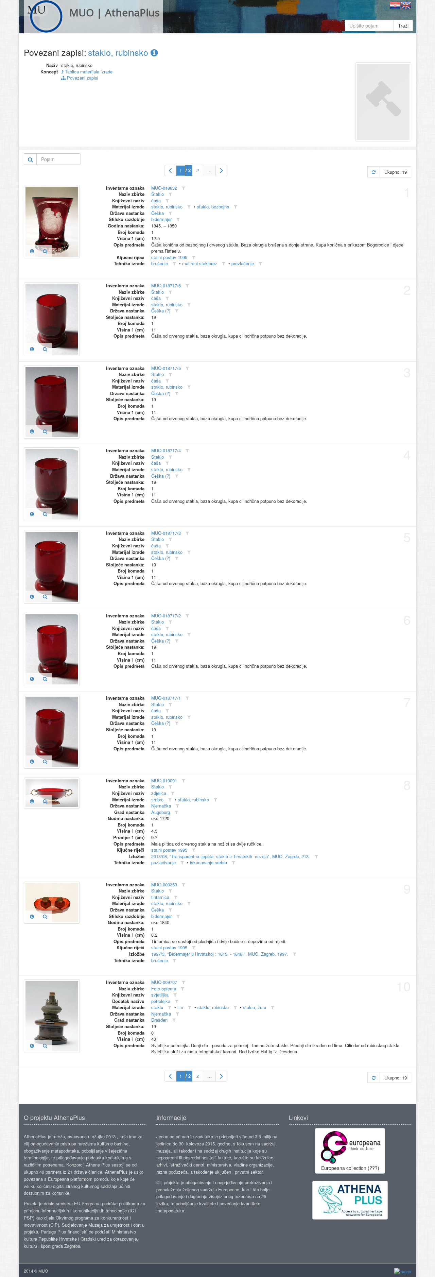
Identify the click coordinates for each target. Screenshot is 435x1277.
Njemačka (161, 805)
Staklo (157, 194)
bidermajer (161, 219)
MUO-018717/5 (166, 368)
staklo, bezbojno (213, 206)
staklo (157, 1007)
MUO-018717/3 (166, 533)
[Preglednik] (45, 251)
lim (180, 1007)
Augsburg (160, 812)
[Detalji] (31, 251)
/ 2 (188, 170)
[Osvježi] (373, 171)
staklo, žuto (254, 1007)
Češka (157, 213)
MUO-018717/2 (166, 615)
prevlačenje (242, 263)
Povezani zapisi (82, 77)
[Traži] (30, 159)
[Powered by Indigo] (402, 1271)
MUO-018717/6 (166, 285)
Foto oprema (163, 988)
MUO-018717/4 (166, 450)
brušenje (159, 263)
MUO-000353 (164, 884)
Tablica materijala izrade (88, 71)
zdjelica (158, 793)
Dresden (159, 1020)
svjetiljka (160, 994)
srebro (157, 799)
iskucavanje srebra (208, 862)
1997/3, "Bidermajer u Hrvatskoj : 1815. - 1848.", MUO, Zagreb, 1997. (219, 954)
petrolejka (160, 1001)
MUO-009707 (164, 982)
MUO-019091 (164, 780)
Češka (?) (160, 310)
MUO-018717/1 (166, 698)
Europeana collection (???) (350, 1167)
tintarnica (160, 897)
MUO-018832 (164, 188)
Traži (403, 25)
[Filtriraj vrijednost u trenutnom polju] (183, 188)
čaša (156, 200)
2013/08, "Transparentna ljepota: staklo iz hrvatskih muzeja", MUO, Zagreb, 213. (230, 856)
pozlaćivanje (163, 862)
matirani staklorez (199, 263)
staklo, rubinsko (119, 52)
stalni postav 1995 (169, 257)
